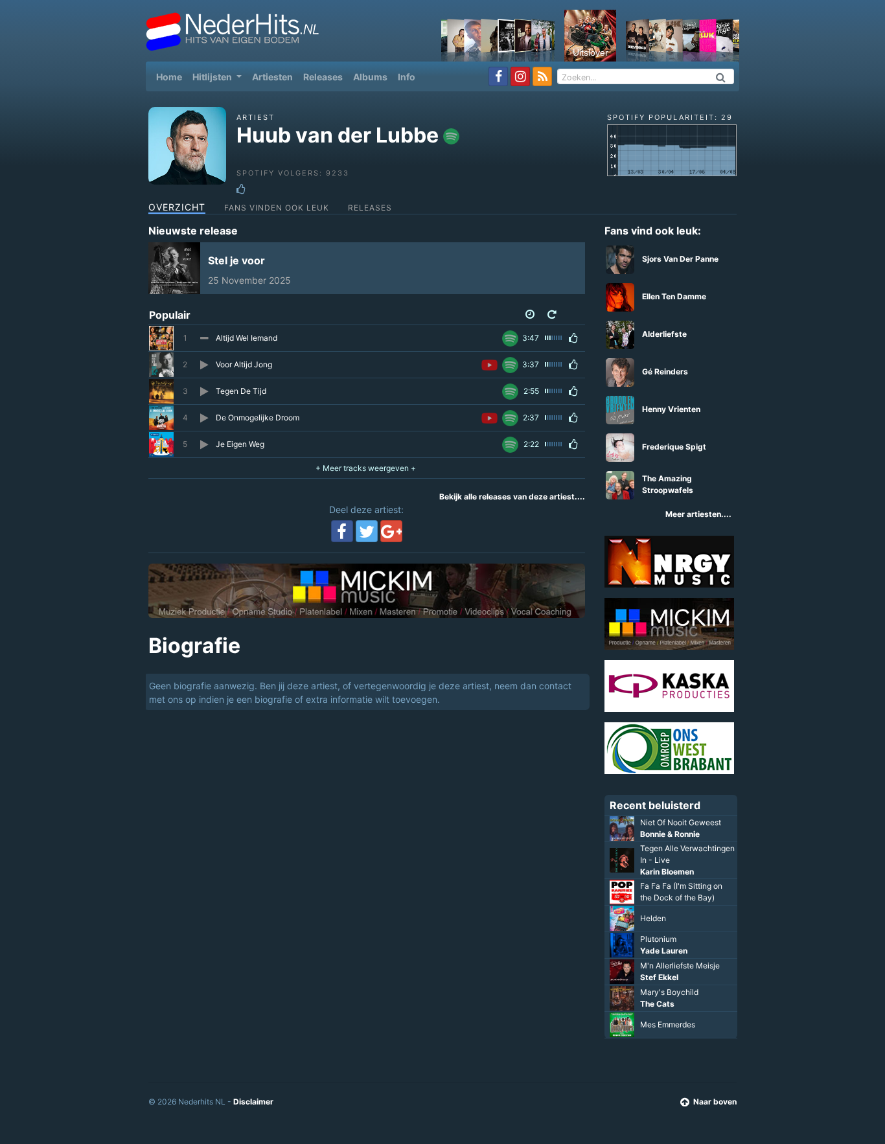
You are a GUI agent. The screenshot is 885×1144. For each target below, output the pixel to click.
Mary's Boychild (669, 992)
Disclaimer (253, 1101)
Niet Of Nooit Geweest (680, 822)
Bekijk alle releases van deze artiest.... (512, 496)
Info (406, 76)
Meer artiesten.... (698, 514)
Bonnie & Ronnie (670, 834)
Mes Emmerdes (667, 1024)
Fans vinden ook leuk (276, 207)
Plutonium (658, 939)
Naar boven (715, 1101)
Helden (653, 918)
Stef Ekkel (659, 977)
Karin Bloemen (667, 871)
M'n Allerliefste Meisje (680, 965)
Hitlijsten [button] (213, 76)
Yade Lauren (663, 950)
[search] (721, 76)
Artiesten (272, 76)
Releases (323, 76)
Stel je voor (236, 260)
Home (171, 76)
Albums (370, 76)
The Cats (657, 1004)
